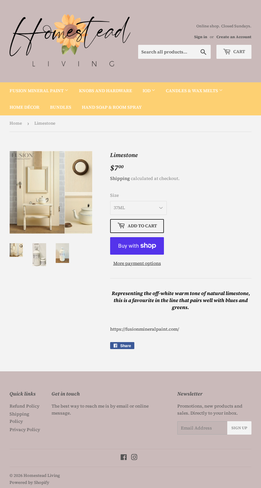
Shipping (120, 178)
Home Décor (24, 107)
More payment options (137, 263)
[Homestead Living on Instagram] (134, 458)
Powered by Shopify (29, 482)
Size (114, 195)
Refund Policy (24, 406)
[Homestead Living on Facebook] (123, 458)
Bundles (60, 107)
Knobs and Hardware (105, 90)
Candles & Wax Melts (192, 90)
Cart (238, 51)
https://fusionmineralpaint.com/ (144, 329)
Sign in (200, 36)
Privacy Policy (25, 429)
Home (16, 123)
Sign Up (239, 427)
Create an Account (233, 36)
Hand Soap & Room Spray (112, 107)
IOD (147, 90)
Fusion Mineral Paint (37, 90)
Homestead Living (42, 475)
